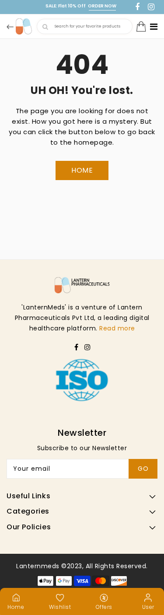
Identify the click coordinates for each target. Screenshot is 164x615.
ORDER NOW (102, 6)
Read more (117, 328)
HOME (82, 170)
